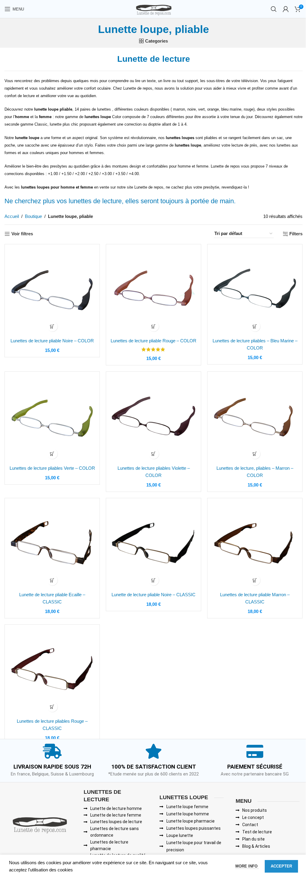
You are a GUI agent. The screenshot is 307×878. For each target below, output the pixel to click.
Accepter (281, 866)
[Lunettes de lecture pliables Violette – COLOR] (153, 419)
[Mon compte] (286, 9)
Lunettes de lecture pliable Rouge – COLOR (153, 340)
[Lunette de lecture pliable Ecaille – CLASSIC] (52, 545)
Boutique (33, 216)
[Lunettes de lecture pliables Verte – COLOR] (52, 419)
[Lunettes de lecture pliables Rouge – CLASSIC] (52, 672)
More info (247, 866)
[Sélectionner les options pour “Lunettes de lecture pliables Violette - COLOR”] (153, 453)
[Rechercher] (274, 9)
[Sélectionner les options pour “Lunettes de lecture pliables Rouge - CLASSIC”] (52, 706)
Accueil (11, 216)
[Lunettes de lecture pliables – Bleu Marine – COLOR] (255, 292)
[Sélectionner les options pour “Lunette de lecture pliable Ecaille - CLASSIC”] (52, 580)
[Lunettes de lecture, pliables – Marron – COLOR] (255, 419)
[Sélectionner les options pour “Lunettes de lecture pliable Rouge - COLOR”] (153, 326)
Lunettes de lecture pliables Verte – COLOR (52, 468)
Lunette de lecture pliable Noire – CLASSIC (153, 594)
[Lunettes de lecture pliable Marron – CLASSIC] (255, 545)
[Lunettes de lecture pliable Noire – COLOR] (52, 292)
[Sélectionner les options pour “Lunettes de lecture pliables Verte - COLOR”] (52, 453)
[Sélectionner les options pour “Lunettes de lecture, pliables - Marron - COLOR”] (255, 453)
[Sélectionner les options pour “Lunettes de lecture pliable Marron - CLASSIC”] (255, 580)
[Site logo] (153, 8)
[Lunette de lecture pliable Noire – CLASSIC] (153, 545)
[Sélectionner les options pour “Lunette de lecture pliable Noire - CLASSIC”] (153, 580)
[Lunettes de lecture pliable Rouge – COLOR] (153, 292)
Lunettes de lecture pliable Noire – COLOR (52, 340)
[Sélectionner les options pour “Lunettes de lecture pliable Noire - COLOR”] (52, 326)
